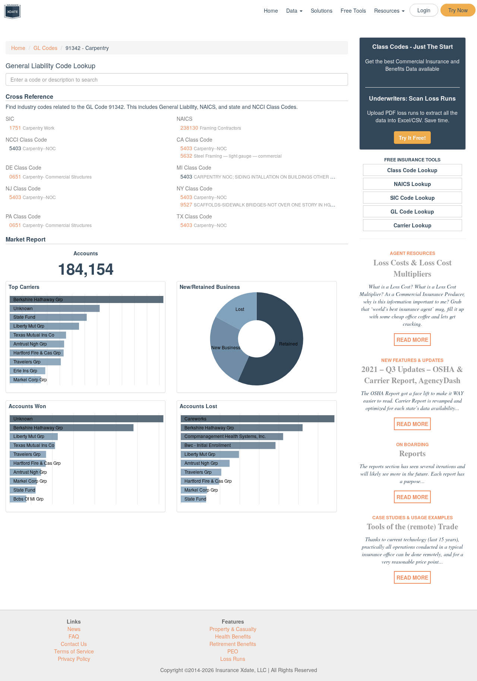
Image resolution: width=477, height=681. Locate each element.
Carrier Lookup (413, 225)
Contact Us (74, 643)
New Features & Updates (412, 360)
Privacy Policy (74, 658)
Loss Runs (232, 658)
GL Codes (45, 47)
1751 (15, 127)
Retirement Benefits (232, 643)
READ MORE (412, 339)
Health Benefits (233, 636)
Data (292, 10)
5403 (186, 148)
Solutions (321, 10)
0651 (15, 176)
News (73, 629)
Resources (387, 10)
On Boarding (412, 444)
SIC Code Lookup (412, 197)
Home (271, 10)
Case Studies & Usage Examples (412, 517)
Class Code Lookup (412, 170)
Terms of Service (74, 651)
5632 (186, 155)
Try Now (458, 10)
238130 (189, 127)
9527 (186, 204)
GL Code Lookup (412, 211)
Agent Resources (412, 253)
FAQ (74, 636)
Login (423, 10)
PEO (232, 651)
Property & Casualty (232, 629)
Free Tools (353, 10)
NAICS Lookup (412, 183)
